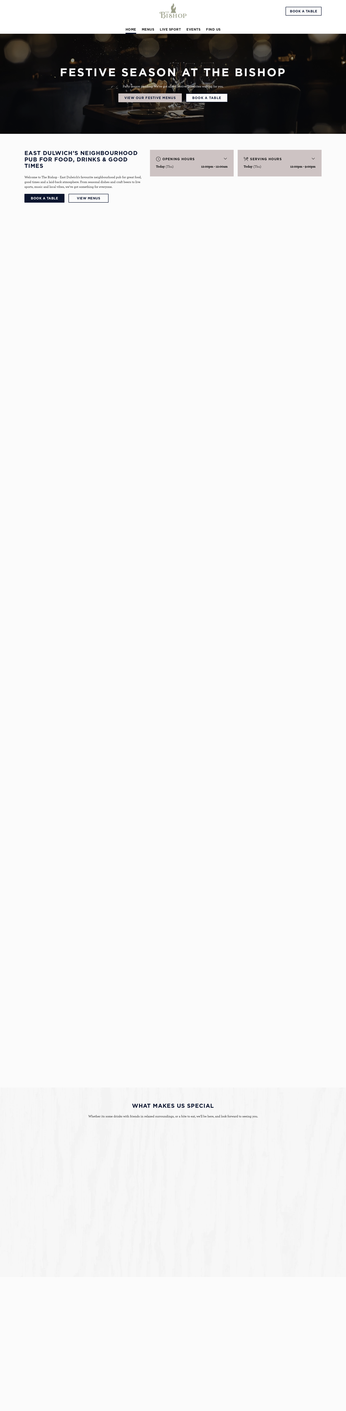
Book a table (206, 98)
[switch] (123, 51)
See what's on (273, 1173)
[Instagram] (258, 1373)
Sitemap (36, 1400)
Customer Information (273, 1339)
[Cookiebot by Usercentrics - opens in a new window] (33, 52)
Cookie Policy (41, 1405)
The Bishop (188, 1339)
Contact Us (265, 1351)
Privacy (36, 1395)
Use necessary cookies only (304, 23)
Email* (28, 1316)
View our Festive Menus (150, 98)
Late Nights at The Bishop (159, 1228)
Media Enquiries (268, 1355)
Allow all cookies (304, 10)
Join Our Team (267, 1346)
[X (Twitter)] (258, 1378)
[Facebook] (258, 1368)
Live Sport (239, 1228)
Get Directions (136, 1380)
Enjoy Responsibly (270, 1360)
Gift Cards (188, 1346)
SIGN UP (44, 1332)
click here (116, 38)
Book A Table (44, 198)
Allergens (188, 1360)
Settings (213, 51)
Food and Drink (45, 1228)
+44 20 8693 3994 (137, 1345)
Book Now (44, 626)
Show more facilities (51, 1055)
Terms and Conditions (46, 1391)
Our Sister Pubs (192, 1355)
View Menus (88, 198)
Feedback (188, 1351)
